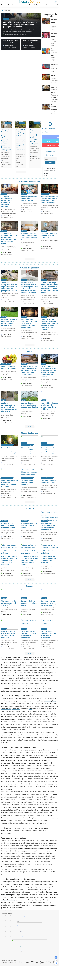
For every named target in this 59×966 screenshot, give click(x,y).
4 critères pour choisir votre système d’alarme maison (29, 198)
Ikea (30, 709)
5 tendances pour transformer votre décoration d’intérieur (9, 525)
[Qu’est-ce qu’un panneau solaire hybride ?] (29, 473)
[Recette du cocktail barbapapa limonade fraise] (46, 51)
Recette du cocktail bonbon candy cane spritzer (54, 36)
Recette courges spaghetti (53, 77)
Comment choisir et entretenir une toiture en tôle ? (29, 603)
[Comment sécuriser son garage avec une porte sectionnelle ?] (49, 594)
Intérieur (24, 193)
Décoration (4, 520)
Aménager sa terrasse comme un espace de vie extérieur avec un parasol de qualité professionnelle (29, 370)
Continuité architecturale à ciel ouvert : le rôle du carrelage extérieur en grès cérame (9, 407)
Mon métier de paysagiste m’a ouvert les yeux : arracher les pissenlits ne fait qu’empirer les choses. (20, 24)
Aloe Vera (5, 688)
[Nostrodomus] (29, 1)
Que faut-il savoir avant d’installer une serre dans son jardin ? (29, 405)
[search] (52, 1)
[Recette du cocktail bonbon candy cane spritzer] (46, 35)
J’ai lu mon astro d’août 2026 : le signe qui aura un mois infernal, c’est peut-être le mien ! (29, 323)
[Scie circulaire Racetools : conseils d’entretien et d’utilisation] (49, 624)
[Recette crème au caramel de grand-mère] (46, 107)
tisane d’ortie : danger (20, 884)
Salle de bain (45, 193)
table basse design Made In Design (36, 670)
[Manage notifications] (55, 962)
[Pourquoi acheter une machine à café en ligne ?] (29, 516)
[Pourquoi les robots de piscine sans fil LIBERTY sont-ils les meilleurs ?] (49, 396)
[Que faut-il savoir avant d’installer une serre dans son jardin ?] (29, 396)
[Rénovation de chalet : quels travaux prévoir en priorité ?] (9, 594)
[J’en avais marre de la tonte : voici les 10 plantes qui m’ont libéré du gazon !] (9, 312)
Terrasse (24, 363)
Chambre (4, 193)
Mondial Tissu (6, 709)
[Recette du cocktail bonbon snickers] (46, 21)
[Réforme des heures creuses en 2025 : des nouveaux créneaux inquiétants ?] (29, 440)
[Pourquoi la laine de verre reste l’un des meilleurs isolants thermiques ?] (9, 624)
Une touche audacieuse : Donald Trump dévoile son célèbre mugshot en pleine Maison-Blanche (29, 560)
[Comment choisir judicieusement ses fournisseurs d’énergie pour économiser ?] (9, 440)
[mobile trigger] (3, 1)
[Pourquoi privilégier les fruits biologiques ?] (9, 359)
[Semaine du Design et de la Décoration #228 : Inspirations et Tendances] (49, 549)
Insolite (6, 19)
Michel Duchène (9, 34)
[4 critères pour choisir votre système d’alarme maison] (29, 189)
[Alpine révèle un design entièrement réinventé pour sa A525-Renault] (49, 516)
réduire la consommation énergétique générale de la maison (34, 848)
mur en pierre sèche (32, 737)
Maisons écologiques (7, 445)
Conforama (16, 709)
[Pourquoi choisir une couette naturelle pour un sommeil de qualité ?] (29, 226)
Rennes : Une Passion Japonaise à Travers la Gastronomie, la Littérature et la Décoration (9, 560)
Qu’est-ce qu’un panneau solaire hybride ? (27, 482)
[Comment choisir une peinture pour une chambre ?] (49, 226)
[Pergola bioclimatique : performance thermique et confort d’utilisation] (9, 473)
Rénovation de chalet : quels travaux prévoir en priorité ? (9, 603)
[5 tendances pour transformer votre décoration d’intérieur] (9, 516)
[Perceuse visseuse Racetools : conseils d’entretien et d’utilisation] (29, 624)
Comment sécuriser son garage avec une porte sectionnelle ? (48, 603)
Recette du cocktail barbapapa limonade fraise (54, 52)
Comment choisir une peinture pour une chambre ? (49, 235)
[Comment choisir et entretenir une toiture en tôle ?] (29, 594)
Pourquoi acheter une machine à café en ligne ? (29, 525)
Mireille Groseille (47, 538)
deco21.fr (21, 719)
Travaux (4, 598)
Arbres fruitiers (6, 363)
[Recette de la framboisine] (46, 66)
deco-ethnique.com (8, 719)
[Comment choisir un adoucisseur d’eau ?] (49, 473)
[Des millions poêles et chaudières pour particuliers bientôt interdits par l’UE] (49, 440)
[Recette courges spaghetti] (46, 77)
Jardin (43, 363)
